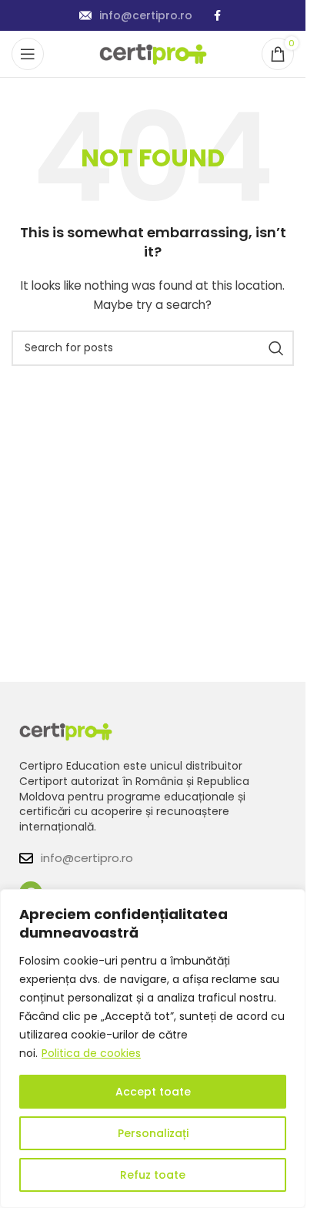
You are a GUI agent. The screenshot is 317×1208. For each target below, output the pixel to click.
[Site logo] (153, 53)
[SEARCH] (276, 348)
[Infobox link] (135, 15)
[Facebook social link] (217, 15)
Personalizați (153, 1133)
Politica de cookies (91, 1053)
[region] (152, 1048)
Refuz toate (152, 1175)
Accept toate (153, 1091)
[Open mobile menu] (28, 54)
